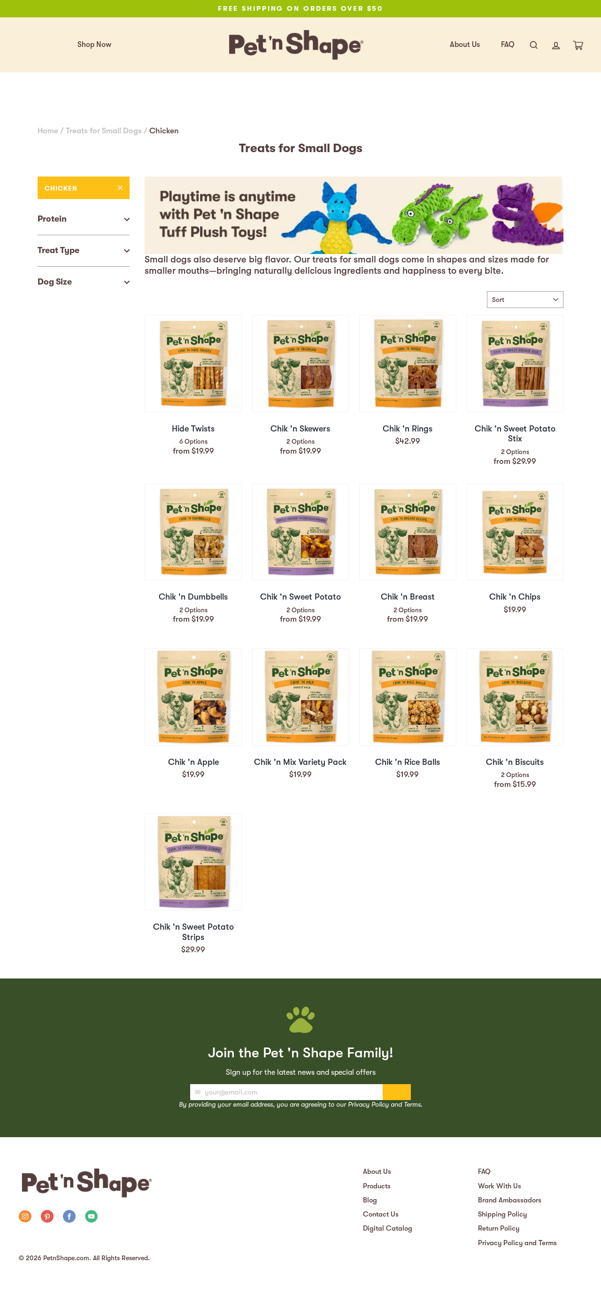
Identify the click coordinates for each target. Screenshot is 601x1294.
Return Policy (498, 1228)
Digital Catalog (387, 1228)
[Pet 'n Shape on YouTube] (91, 1217)
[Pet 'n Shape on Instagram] (25, 1217)
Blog (370, 1200)
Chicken (61, 188)
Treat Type (58, 250)
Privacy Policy (368, 1104)
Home (48, 130)
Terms (412, 1104)
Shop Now (94, 44)
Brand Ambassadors (509, 1200)
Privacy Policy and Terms (517, 1243)
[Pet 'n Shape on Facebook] (69, 1217)
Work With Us (499, 1186)
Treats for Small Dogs (104, 130)
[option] (300, 9)
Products (377, 1186)
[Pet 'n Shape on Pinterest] (47, 1217)
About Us (465, 44)
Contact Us (381, 1214)
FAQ (508, 44)
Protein (52, 218)
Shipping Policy (502, 1214)
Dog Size (55, 281)
